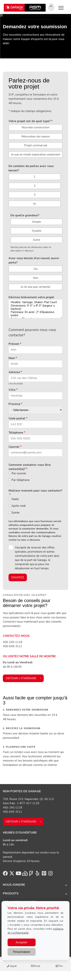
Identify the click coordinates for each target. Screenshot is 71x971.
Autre (36, 240)
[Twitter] (11, 874)
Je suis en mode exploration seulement (35, 154)
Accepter (21, 942)
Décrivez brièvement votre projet (31, 297)
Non (35, 278)
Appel (13, 966)
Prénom (14, 344)
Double (36, 231)
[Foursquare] (31, 874)
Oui (36, 269)
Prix (60, 966)
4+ (34, 204)
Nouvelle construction (35, 127)
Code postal (17, 418)
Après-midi (19, 506)
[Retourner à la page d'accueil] (25, 8)
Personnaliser (21, 952)
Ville (12, 390)
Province (14, 404)
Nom (12, 358)
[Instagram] (50, 874)
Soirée (16, 513)
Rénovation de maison (35, 136)
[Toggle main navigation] (61, 7)
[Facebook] (5, 874)
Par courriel (19, 473)
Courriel (14, 447)
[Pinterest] (43, 874)
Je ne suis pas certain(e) (35, 287)
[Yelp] (37, 874)
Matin (15, 499)
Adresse (14, 372)
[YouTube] (18, 874)
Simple (36, 222)
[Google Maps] (24, 874)
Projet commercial (35, 145)
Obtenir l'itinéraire (21, 678)
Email (37, 966)
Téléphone (16, 433)
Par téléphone (21, 480)
